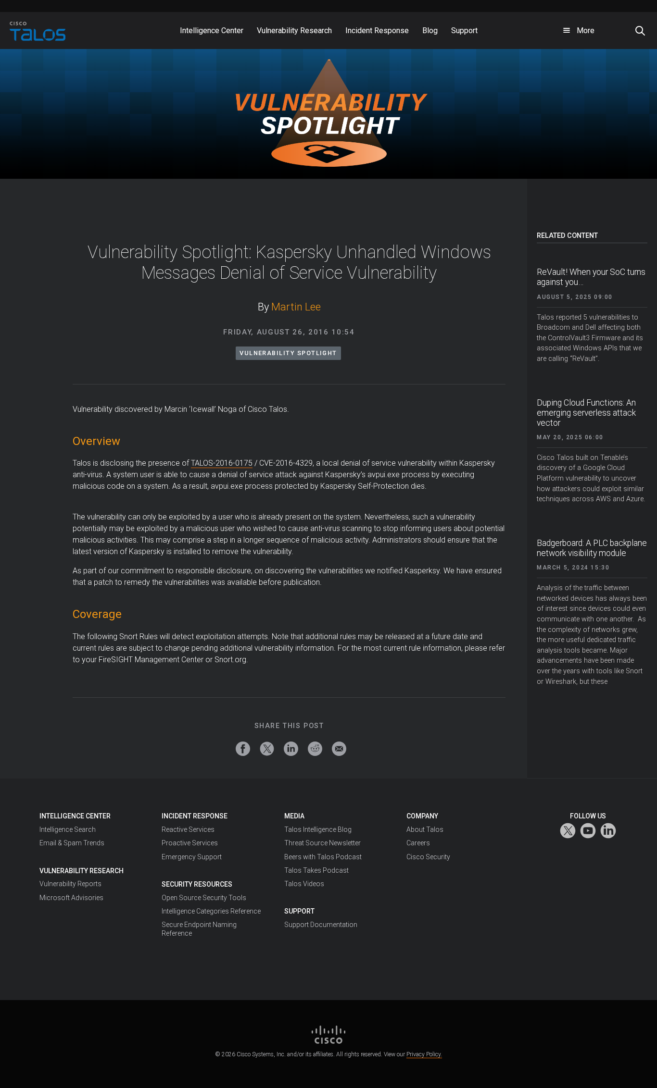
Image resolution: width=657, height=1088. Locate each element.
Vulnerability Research (81, 871)
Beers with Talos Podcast (323, 857)
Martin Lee (296, 307)
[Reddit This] (315, 749)
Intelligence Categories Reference (211, 911)
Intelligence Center (75, 816)
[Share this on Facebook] (243, 749)
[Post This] (267, 749)
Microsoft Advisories (71, 898)
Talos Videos (304, 884)
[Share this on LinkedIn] (291, 749)
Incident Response (194, 816)
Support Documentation (320, 924)
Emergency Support (192, 857)
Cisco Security (428, 857)
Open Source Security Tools (204, 898)
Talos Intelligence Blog (318, 829)
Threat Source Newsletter (322, 843)
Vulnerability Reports (70, 884)
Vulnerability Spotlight (288, 353)
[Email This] (339, 749)
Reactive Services (188, 829)
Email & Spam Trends (71, 843)
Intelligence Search (67, 829)
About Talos (424, 829)
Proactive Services (190, 843)
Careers (418, 843)
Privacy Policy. (424, 1054)
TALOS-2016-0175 (222, 463)
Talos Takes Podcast (316, 870)
